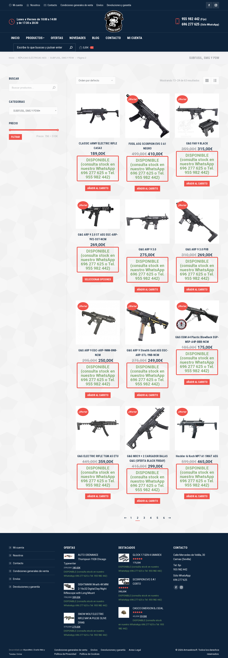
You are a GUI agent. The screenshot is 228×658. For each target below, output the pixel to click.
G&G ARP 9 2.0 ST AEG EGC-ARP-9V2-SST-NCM (98, 237)
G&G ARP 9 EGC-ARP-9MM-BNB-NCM (97, 353)
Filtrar (15, 137)
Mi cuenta (18, 547)
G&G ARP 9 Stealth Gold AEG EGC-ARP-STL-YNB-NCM (147, 353)
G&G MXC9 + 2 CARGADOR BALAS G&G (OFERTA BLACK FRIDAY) (147, 458)
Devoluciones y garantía (26, 586)
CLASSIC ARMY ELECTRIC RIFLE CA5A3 (98, 146)
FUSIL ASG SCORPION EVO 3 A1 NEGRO (147, 146)
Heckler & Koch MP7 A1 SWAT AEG (197, 456)
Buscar (54, 88)
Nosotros (18, 555)
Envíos (16, 579)
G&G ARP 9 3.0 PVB (196, 249)
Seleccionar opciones (98, 279)
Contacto (18, 563)
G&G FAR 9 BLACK (197, 143)
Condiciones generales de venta (31, 571)
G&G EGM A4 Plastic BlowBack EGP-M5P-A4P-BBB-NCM (197, 339)
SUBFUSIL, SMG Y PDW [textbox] (26, 110)
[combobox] (33, 111)
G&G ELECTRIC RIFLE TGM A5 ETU (97, 456)
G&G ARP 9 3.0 (147, 249)
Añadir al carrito (97, 188)
